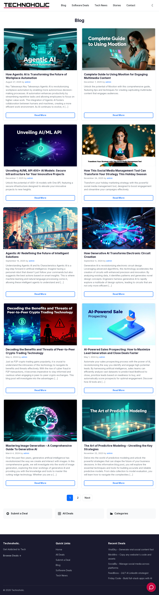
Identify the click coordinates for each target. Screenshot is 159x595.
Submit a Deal (63, 560)
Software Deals (80, 5)
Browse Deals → (12, 555)
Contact (130, 5)
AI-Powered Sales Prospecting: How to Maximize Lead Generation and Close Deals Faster (117, 351)
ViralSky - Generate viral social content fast (131, 549)
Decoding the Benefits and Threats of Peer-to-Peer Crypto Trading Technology (40, 351)
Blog (63, 5)
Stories (117, 5)
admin (28, 82)
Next (87, 497)
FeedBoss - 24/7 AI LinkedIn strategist (128, 573)
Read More (40, 115)
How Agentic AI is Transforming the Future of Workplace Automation (36, 76)
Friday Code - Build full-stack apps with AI (130, 578)
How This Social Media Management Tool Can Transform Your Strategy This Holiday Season (115, 172)
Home (59, 549)
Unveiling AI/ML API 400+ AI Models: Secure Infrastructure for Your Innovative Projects (36, 172)
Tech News (101, 5)
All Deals (60, 554)
